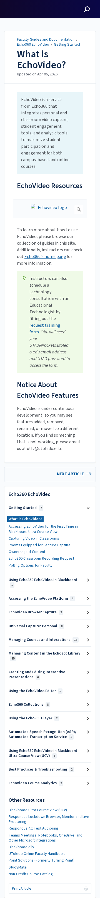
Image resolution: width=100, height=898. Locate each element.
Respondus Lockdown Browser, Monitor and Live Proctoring (49, 819)
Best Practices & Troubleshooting (40, 769)
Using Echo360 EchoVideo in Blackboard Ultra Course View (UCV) (43, 753)
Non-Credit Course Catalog (31, 874)
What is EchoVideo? (41, 60)
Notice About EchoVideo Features (48, 390)
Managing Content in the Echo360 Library (44, 656)
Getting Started (67, 44)
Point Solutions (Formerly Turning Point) (41, 860)
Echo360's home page (45, 257)
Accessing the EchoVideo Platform (41, 598)
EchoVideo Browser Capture (35, 612)
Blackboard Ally (21, 847)
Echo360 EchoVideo (33, 44)
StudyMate (18, 867)
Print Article (21, 888)
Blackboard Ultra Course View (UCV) (38, 810)
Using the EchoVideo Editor (35, 691)
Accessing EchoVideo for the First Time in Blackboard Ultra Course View (43, 529)
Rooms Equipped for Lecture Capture (40, 545)
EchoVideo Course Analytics (35, 783)
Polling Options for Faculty (30, 565)
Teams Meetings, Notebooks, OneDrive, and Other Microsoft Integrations (45, 838)
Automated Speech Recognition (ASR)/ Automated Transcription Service (42, 734)
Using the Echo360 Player (33, 718)
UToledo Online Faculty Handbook (37, 854)
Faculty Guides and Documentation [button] (25, 6)
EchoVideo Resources (49, 186)
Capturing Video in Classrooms (34, 538)
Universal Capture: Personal (35, 626)
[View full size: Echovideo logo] (50, 209)
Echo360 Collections (29, 704)
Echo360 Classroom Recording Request (41, 558)
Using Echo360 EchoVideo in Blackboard (43, 582)
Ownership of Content (27, 552)
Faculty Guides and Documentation (45, 39)
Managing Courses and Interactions (43, 640)
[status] (50, 133)
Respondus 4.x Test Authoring (33, 828)
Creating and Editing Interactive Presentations (37, 674)
